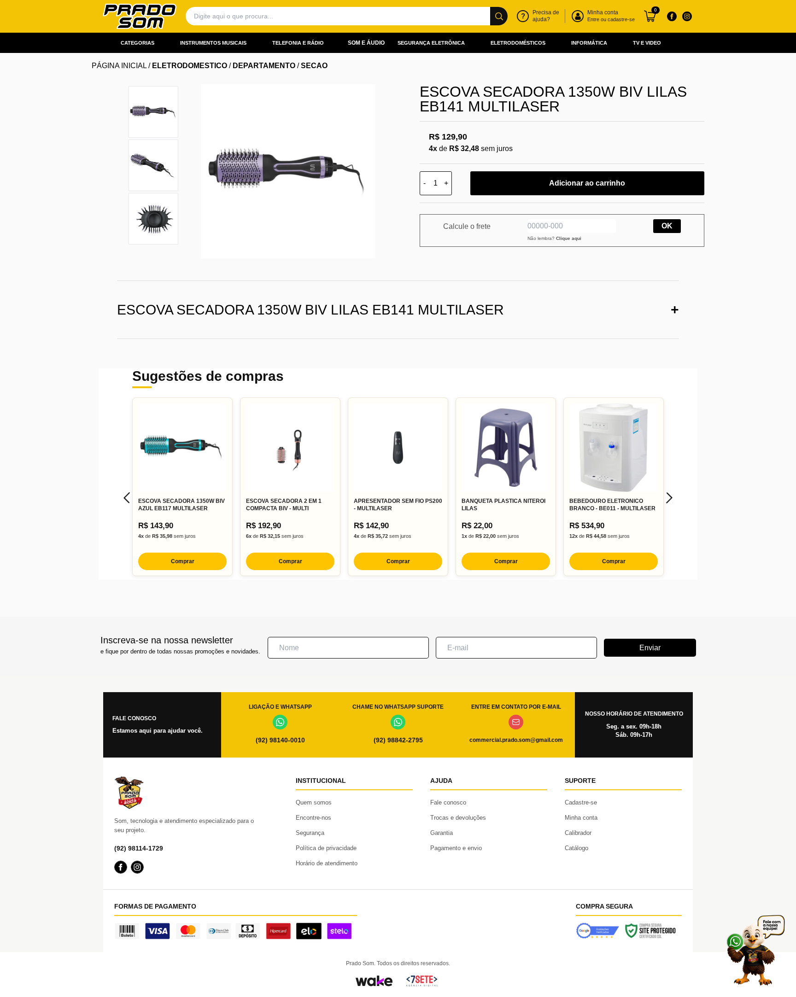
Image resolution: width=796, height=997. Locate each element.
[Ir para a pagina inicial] (139, 16)
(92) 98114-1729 (138, 848)
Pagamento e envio (456, 848)
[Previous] (126, 498)
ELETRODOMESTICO (189, 66)
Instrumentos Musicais (213, 43)
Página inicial (119, 66)
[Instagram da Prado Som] (686, 16)
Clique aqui (568, 238)
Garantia (441, 832)
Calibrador (578, 832)
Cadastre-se (581, 802)
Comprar (182, 561)
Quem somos (314, 802)
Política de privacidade (326, 848)
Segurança (310, 832)
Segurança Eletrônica (431, 43)
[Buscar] (499, 16)
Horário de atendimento (326, 863)
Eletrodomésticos (518, 43)
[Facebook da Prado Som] (671, 16)
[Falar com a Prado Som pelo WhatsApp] (755, 950)
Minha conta (581, 817)
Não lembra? (554, 238)
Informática (589, 43)
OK (667, 226)
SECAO (314, 66)
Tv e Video (647, 43)
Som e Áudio (366, 43)
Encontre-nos (313, 817)
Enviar (650, 648)
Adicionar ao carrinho (587, 183)
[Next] (669, 498)
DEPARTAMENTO (264, 66)
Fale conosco (448, 802)
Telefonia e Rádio (298, 43)
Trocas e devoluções (458, 817)
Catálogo (576, 848)
